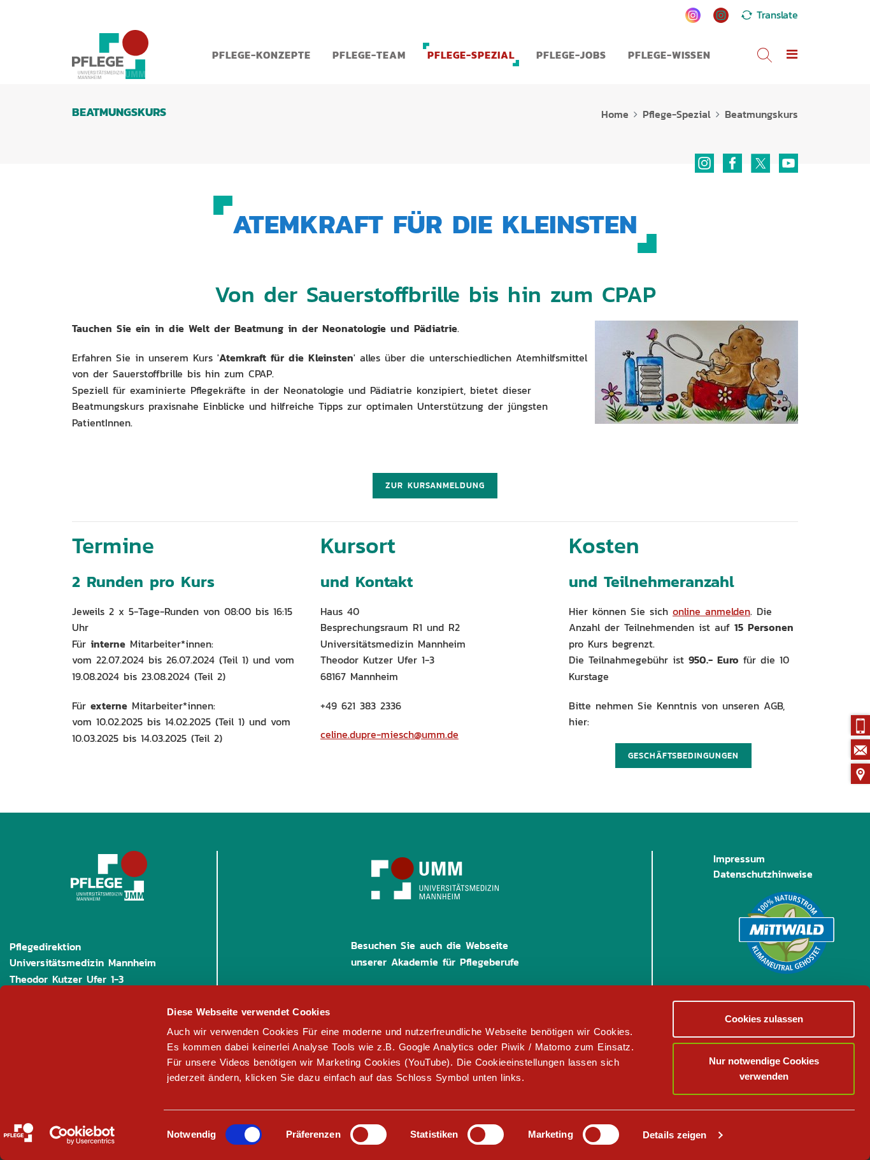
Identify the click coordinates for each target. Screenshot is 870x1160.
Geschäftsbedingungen (683, 756)
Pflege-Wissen (669, 54)
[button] (792, 54)
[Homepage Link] (110, 54)
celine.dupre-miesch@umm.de (389, 734)
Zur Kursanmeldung (435, 485)
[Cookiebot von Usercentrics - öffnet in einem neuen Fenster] (82, 1135)
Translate (777, 14)
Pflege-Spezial (471, 54)
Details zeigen (674, 1134)
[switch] (368, 1134)
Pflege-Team (369, 54)
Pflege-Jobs (571, 54)
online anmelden (711, 611)
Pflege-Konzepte (261, 54)
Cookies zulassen (764, 1018)
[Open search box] (764, 54)
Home (615, 114)
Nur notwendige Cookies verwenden (764, 1068)
